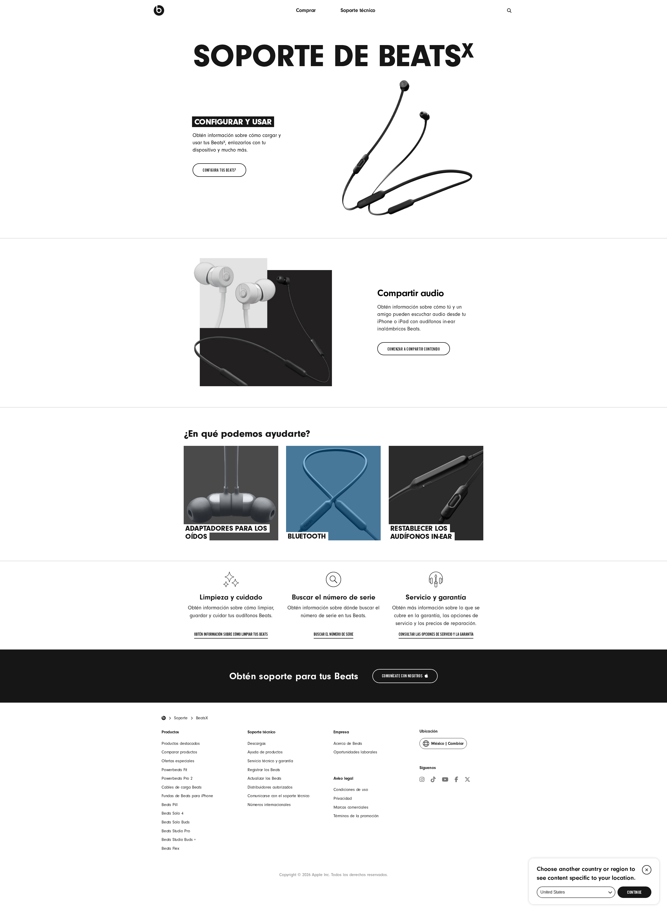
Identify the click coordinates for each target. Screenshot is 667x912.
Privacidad (343, 798)
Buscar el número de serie (333, 635)
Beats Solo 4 (172, 813)
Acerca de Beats (348, 743)
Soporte (181, 718)
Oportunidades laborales (355, 752)
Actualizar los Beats (264, 778)
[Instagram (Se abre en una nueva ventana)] (421, 780)
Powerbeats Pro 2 (177, 778)
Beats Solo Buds (176, 822)
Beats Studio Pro (176, 831)
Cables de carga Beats (182, 787)
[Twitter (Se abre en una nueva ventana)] (467, 780)
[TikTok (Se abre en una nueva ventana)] (433, 780)
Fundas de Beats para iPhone (187, 796)
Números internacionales (269, 804)
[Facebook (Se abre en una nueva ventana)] (456, 780)
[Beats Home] (164, 718)
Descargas (257, 743)
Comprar (306, 10)
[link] (219, 170)
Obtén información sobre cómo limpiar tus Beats (231, 635)
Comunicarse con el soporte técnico (279, 796)
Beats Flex (170, 848)
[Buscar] (509, 10)
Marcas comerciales (351, 807)
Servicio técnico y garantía (270, 761)
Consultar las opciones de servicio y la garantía (436, 635)
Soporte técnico (358, 10)
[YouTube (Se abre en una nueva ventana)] (445, 780)
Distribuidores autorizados (270, 787)
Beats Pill (170, 804)
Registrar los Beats (264, 769)
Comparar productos (179, 752)
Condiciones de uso (351, 789)
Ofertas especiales (178, 761)
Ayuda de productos (265, 752)
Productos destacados (181, 743)
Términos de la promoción (356, 816)
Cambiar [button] (447, 745)
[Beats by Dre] (159, 10)
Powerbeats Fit (174, 769)
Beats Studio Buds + (179, 839)
